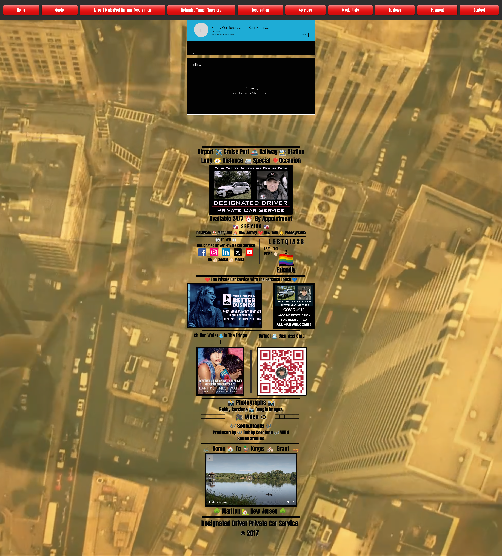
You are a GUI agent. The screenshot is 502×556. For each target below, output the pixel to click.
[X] (238, 252)
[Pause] (201, 391)
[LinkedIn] (226, 252)
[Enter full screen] (240, 391)
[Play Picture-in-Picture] (235, 391)
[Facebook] (202, 252)
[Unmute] (205, 391)
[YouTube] (249, 252)
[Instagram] (214, 252)
